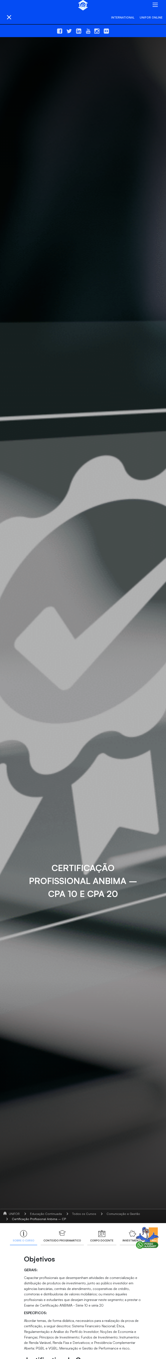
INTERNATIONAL (122, 17)
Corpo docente (101, 1240)
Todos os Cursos (84, 1214)
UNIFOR (14, 1214)
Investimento (132, 1240)
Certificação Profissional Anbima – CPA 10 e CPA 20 (49, 1219)
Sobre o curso (23, 1240)
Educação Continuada (46, 1214)
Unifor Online (151, 17)
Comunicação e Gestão (123, 1214)
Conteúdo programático (62, 1240)
